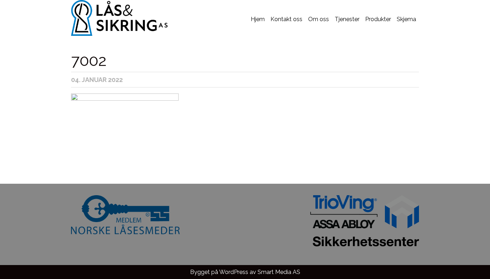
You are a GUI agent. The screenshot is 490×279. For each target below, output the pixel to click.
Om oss (318, 19)
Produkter (378, 19)
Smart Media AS (279, 272)
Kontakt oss (286, 19)
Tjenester (347, 19)
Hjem (258, 19)
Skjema (406, 19)
